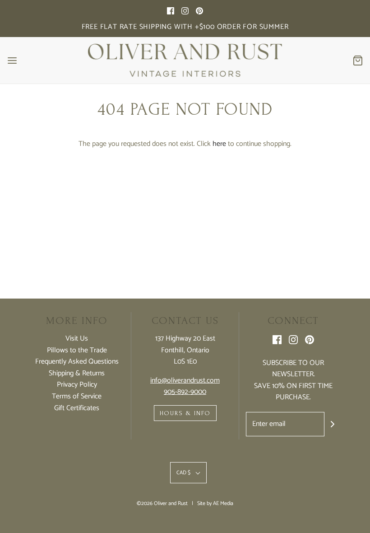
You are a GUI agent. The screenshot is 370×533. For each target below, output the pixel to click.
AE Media (223, 503)
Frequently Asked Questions (77, 362)
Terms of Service (77, 396)
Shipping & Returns (77, 373)
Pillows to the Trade (77, 350)
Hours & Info (185, 413)
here (219, 144)
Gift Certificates (76, 408)
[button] (188, 472)
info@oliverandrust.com (185, 380)
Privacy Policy (77, 385)
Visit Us (76, 339)
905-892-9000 (185, 392)
